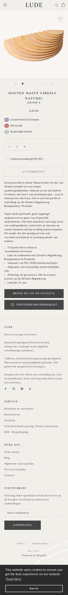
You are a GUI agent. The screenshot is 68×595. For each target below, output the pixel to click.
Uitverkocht (34, 172)
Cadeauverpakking (27, 159)
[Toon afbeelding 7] (45, 83)
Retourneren (12, 415)
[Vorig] (15, 83)
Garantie (9, 420)
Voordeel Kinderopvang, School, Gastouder (31, 426)
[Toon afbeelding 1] (22, 83)
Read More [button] (13, 579)
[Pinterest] (22, 389)
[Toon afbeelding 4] (34, 83)
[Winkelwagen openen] (63, 5)
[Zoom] (60, 18)
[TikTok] (30, 389)
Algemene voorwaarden (19, 464)
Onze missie (11, 452)
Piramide (29, 259)
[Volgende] (52, 83)
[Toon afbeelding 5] (38, 83)
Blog (7, 458)
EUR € (20, 543)
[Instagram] (14, 389)
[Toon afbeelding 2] (26, 83)
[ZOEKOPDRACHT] (56, 4)
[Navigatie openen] (5, 4)
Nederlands (40, 543)
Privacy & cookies (15, 470)
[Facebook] (5, 389)
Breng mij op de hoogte (34, 293)
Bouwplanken (12, 259)
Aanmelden (22, 525)
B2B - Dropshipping (16, 432)
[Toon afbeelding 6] (41, 83)
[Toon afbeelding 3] (30, 83)
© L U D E (34, 551)
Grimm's (34, 103)
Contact (9, 475)
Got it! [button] (34, 588)
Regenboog (55, 255)
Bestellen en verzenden (18, 409)
